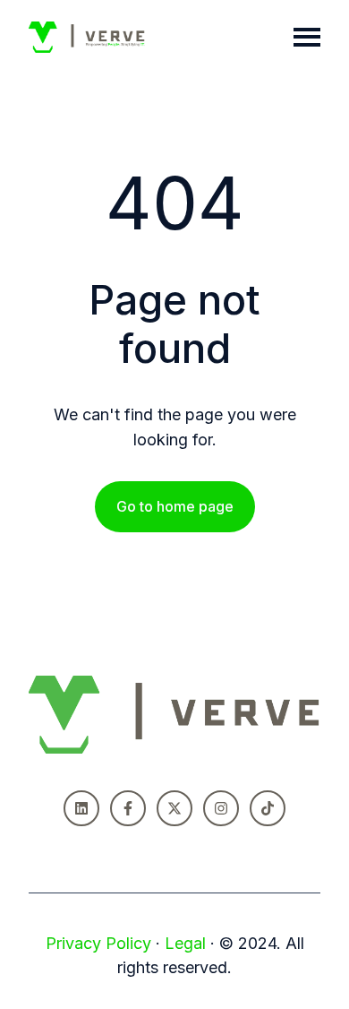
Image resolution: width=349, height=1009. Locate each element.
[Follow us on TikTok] (267, 808)
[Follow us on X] (174, 808)
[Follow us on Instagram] (221, 808)
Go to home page (175, 506)
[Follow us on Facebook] (128, 808)
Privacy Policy (98, 943)
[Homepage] (87, 37)
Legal (185, 943)
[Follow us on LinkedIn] (81, 808)
